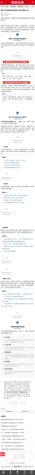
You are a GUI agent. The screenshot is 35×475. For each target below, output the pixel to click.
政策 (26, 6)
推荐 (2, 6)
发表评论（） (27, 411)
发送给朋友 (10, 411)
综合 (7, 6)
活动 (17, 473)
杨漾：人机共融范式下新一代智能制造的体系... (13, 446)
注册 (23, 457)
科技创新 (13, 6)
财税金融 (20, 6)
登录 (23, 454)
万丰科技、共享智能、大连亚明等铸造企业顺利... (13, 439)
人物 (10, 473)
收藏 (10, 14)
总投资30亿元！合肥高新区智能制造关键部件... (13, 429)
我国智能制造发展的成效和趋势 (9, 426)
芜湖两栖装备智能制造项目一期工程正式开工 (12, 419)
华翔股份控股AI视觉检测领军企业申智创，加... (13, 449)
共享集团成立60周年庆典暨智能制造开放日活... (13, 436)
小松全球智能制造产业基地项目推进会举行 (12, 442)
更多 (31, 473)
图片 (3, 473)
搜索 (24, 473)
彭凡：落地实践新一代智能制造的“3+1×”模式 (12, 432)
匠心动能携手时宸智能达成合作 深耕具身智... (12, 422)
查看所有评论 (17, 466)
